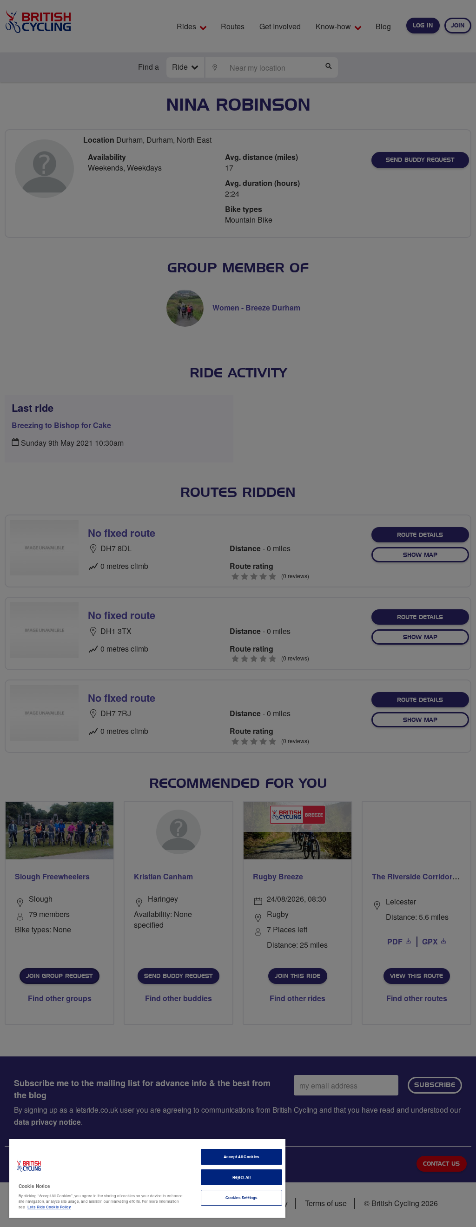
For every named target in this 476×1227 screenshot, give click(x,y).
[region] (147, 1178)
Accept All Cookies (241, 1156)
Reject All (241, 1177)
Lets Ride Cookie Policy (49, 1206)
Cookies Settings (241, 1197)
